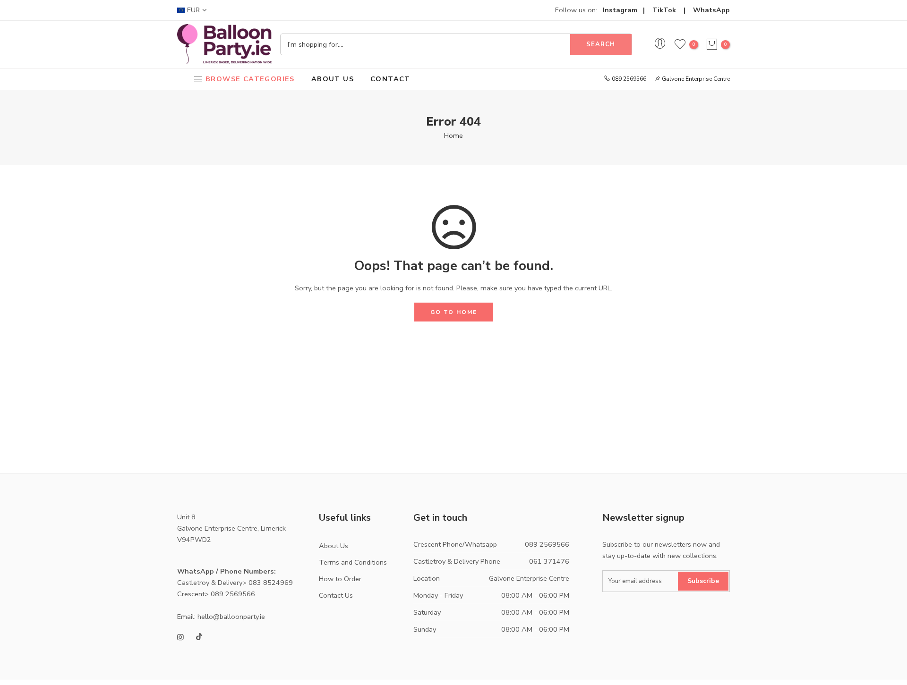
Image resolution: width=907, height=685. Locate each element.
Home (453, 135)
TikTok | (672, 10)
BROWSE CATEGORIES (250, 79)
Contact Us (336, 595)
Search (600, 44)
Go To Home (453, 312)
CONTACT (390, 79)
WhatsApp (711, 10)
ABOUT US (332, 79)
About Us (333, 545)
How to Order (340, 579)
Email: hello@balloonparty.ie (221, 616)
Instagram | (627, 10)
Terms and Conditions (353, 562)
